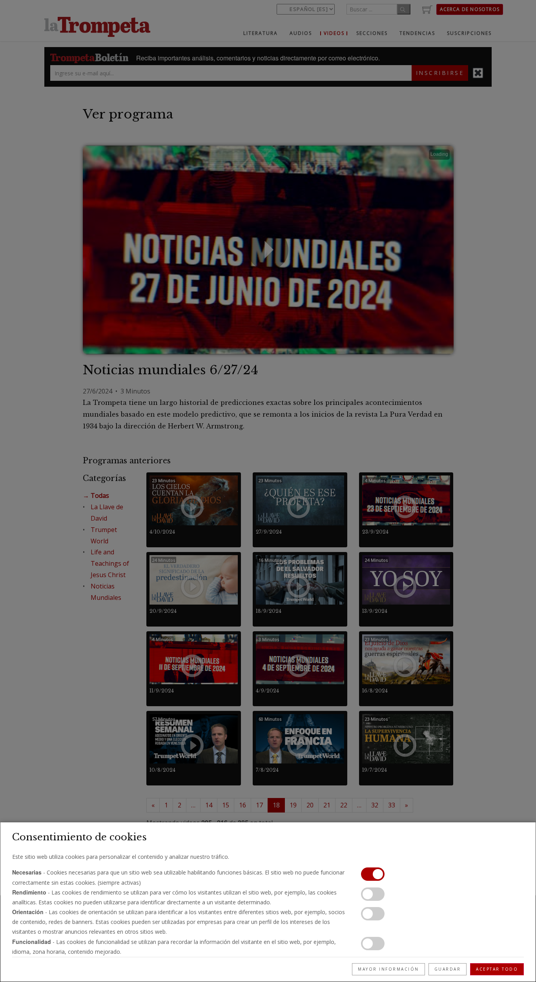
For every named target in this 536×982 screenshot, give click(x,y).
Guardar (447, 969)
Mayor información (388, 969)
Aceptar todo (497, 969)
